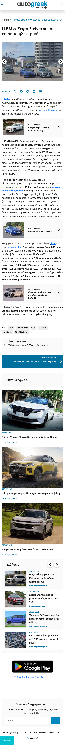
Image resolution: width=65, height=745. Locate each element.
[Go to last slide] (50, 565)
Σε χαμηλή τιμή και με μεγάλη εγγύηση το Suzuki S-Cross (43, 598)
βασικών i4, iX (14, 247)
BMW (11, 328)
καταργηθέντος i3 (48, 110)
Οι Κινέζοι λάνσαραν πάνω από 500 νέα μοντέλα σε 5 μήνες (44, 639)
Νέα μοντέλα (22, 328)
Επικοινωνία (54, 733)
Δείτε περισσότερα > (10, 442)
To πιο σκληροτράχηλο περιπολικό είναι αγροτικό (34, 362)
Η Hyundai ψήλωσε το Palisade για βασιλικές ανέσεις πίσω (42, 578)
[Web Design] (32, 738)
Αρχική (6, 19)
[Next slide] (60, 61)
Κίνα (33, 328)
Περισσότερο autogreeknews (14, 733)
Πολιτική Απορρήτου (38, 733)
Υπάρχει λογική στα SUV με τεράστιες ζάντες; (29, 345)
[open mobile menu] (2, 5)
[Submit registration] (55, 720)
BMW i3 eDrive (21, 332)
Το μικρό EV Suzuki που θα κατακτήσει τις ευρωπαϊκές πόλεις (44, 619)
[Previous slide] (4, 61)
